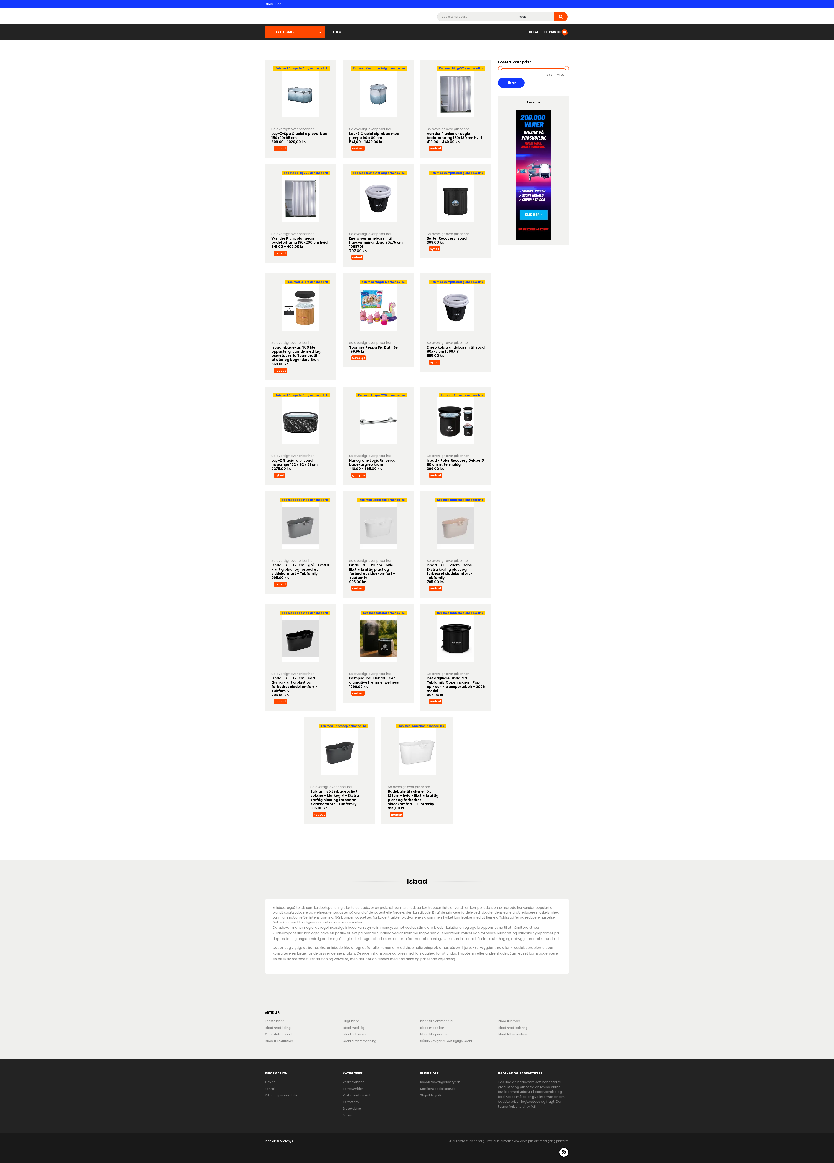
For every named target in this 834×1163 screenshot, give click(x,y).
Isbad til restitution (279, 1041)
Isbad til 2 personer (434, 1034)
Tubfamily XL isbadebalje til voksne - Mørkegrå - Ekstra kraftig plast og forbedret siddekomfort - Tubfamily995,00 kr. (334, 800)
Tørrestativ (351, 1102)
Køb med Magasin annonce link (383, 282)
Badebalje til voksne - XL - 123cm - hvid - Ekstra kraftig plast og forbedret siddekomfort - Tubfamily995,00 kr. (413, 800)
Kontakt (271, 1089)
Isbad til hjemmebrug (436, 1021)
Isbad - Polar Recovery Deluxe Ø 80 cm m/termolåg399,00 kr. (455, 464)
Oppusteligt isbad (278, 1034)
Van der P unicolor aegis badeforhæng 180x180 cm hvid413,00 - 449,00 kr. (454, 137)
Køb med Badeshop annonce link (305, 500)
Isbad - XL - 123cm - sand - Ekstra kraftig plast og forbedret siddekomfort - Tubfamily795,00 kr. (451, 573)
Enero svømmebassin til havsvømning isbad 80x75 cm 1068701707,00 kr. (376, 244)
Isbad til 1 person (355, 1034)
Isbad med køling (278, 1028)
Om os (270, 1082)
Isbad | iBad (273, 4)
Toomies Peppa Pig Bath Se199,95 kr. (373, 349)
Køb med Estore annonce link (307, 282)
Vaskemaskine (353, 1082)
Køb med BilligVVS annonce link (461, 68)
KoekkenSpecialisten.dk (437, 1089)
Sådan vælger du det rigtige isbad (446, 1041)
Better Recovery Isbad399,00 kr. (447, 240)
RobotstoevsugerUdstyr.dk (440, 1082)
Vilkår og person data (281, 1095)
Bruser (347, 1115)
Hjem (337, 32)
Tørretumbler (353, 1089)
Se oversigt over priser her (292, 129)
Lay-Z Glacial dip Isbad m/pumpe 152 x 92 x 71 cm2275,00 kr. (294, 464)
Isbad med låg (353, 1028)
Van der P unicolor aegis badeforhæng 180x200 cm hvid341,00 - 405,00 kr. (299, 242)
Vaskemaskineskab (357, 1095)
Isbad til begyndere (512, 1034)
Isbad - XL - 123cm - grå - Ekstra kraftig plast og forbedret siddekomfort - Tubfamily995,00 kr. (300, 571)
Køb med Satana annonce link (462, 395)
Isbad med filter (432, 1028)
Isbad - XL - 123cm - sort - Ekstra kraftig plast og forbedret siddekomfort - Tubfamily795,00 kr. (294, 686)
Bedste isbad (274, 1021)
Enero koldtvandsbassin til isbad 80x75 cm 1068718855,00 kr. (456, 351)
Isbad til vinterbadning (359, 1041)
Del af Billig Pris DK (545, 32)
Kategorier (285, 32)
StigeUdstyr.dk (431, 1095)
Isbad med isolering (512, 1028)
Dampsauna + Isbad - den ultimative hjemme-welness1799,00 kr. (374, 682)
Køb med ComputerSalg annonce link (301, 68)
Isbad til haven (509, 1021)
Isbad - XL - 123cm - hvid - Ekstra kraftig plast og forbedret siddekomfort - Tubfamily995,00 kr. (372, 573)
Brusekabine (352, 1108)
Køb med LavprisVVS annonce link (381, 395)
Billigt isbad (351, 1021)
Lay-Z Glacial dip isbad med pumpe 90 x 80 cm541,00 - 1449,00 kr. (374, 137)
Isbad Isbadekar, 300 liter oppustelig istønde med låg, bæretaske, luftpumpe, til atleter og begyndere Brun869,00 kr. (296, 356)
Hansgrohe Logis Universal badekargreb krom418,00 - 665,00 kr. (372, 464)
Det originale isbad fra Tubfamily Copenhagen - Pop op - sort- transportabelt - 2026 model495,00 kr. (456, 686)
